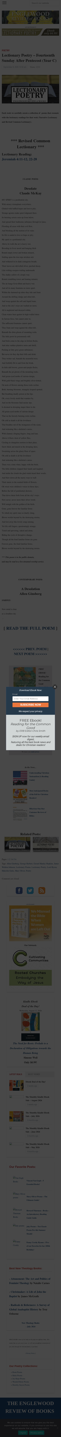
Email (14, 694)
